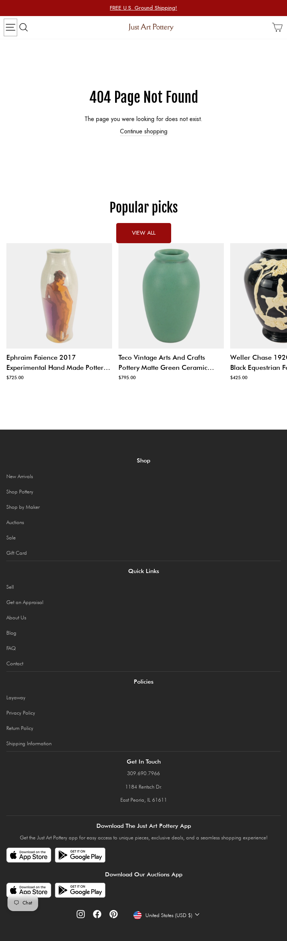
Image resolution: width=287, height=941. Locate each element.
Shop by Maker (23, 507)
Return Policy (19, 728)
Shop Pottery (19, 492)
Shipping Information (29, 743)
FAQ (11, 648)
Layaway (15, 697)
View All (143, 233)
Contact (14, 663)
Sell (10, 587)
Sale (11, 538)
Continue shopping (143, 131)
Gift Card (16, 553)
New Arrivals (19, 476)
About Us (16, 617)
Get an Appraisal (24, 602)
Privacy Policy (20, 713)
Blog (11, 633)
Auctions (15, 522)
